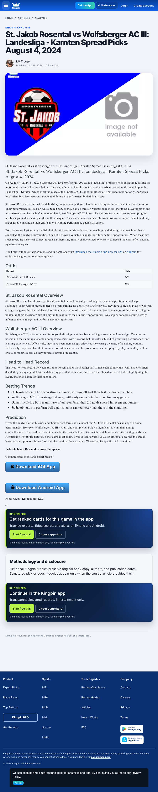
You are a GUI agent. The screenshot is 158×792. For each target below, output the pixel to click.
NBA (45, 697)
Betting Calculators (93, 687)
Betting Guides (90, 697)
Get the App (85, 5)
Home (9, 18)
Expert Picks (11, 687)
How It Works (89, 717)
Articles (24, 18)
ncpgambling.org (101, 756)
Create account (144, 5)
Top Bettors (10, 707)
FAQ (84, 727)
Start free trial (22, 534)
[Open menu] (6, 5)
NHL (45, 717)
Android (131, 252)
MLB (45, 707)
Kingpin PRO (20, 717)
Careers (125, 697)
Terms (124, 717)
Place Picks (10, 697)
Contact (125, 687)
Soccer (46, 727)
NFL (44, 687)
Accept (18, 783)
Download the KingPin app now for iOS (98, 252)
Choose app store (50, 534)
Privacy (125, 707)
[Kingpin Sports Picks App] (32, 466)
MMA (45, 737)
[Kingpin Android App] (37, 487)
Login (124, 5)
